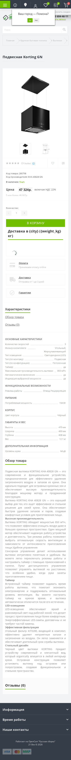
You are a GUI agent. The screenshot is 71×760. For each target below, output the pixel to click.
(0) (33, 163)
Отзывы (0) (12, 325)
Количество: (12, 208)
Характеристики (17, 309)
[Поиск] (64, 29)
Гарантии (25, 292)
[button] (36, 6)
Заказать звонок (57, 19)
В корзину (35, 223)
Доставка (25, 277)
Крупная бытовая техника (34, 40)
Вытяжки (57, 40)
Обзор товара (14, 317)
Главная (10, 40)
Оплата (23, 263)
